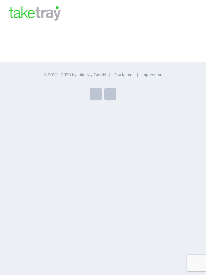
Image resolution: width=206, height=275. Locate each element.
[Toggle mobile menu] (196, 12)
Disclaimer (123, 75)
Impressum (151, 75)
